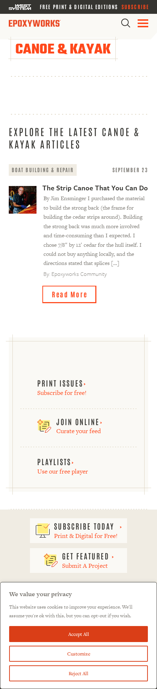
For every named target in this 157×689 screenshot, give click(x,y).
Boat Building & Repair (43, 169)
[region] (78, 635)
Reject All (78, 673)
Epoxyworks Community (79, 274)
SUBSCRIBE (135, 6)
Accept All (78, 634)
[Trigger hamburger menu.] (143, 23)
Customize (78, 653)
